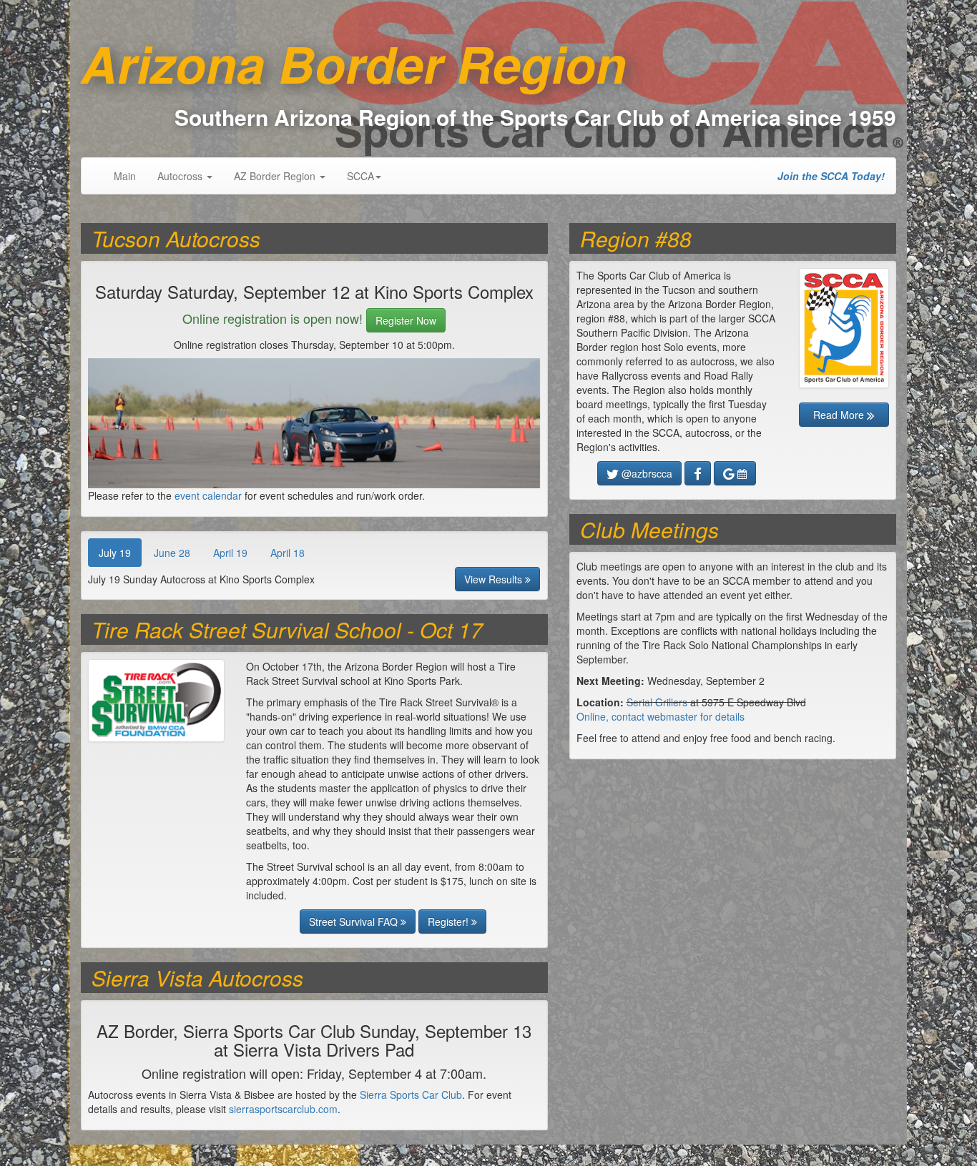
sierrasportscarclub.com (283, 1109)
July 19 (115, 552)
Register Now (405, 320)
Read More (840, 414)
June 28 (172, 552)
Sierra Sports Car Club (411, 1094)
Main (125, 176)
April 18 (287, 552)
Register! (449, 921)
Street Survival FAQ (355, 921)
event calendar (208, 495)
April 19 (230, 552)
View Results (494, 579)
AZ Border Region (276, 176)
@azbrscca (645, 473)
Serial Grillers (657, 702)
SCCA (360, 176)
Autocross (181, 176)
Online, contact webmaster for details (660, 716)
